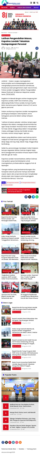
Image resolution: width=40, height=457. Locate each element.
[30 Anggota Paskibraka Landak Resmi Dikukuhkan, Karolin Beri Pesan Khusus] (30, 287)
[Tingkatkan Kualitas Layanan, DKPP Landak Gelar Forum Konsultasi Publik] (10, 267)
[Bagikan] (37, 48)
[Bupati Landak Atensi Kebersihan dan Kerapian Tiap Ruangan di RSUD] (30, 209)
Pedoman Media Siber (8, 449)
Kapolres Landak (14, 182)
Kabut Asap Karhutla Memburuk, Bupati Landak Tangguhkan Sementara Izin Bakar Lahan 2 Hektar (10, 238)
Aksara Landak (6, 35)
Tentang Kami (31, 449)
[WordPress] (13, 442)
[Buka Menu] (34, 3)
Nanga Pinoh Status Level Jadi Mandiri (22, 412)
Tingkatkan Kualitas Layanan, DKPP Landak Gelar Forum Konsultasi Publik (9, 277)
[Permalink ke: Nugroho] (3, 48)
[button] (31, 3)
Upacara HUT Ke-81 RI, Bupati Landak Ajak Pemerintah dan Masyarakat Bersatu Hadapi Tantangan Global (9, 296)
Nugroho (8, 47)
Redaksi (21, 449)
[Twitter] (29, 196)
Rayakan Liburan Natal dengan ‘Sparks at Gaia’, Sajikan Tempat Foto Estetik (23, 426)
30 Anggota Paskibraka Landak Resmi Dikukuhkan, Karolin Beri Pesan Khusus (29, 296)
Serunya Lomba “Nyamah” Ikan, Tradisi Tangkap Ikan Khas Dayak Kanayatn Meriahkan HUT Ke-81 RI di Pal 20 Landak (29, 277)
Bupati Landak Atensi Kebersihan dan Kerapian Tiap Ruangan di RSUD (29, 219)
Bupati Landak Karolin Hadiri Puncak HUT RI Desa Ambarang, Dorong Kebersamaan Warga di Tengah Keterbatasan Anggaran (29, 238)
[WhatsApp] (37, 196)
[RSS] (20, 442)
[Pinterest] (9, 442)
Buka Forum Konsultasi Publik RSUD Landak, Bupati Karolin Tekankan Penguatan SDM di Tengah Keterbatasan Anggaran (30, 257)
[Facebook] (26, 196)
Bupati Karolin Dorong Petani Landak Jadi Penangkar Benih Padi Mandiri (8, 219)
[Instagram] (16, 442)
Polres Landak (8, 185)
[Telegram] (33, 196)
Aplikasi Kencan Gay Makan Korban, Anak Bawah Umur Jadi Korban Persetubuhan (22, 405)
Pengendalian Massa (28, 182)
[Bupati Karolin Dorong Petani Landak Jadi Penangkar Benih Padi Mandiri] (10, 209)
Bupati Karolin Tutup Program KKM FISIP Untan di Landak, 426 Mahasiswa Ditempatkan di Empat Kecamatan (10, 257)
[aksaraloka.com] (10, 3)
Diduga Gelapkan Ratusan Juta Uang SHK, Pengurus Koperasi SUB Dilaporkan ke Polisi (23, 419)
